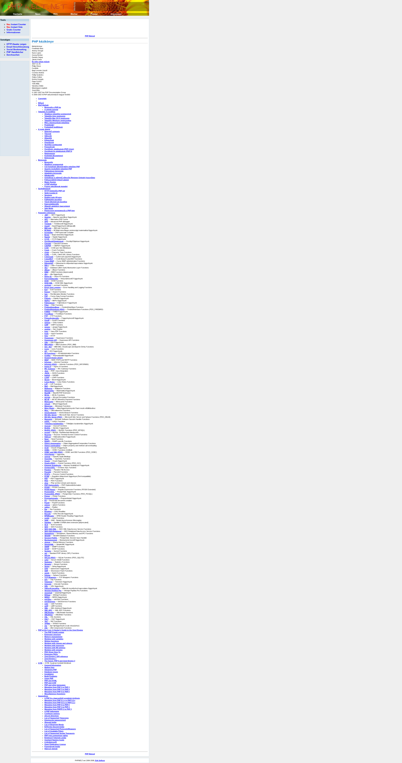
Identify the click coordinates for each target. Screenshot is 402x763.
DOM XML (48, 283)
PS (45, 500)
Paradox (47, 470)
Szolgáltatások (44, 189)
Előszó (41, 103)
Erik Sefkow (100, 760)
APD (46, 221)
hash (46, 334)
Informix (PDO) (50, 364)
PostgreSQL (49, 492)
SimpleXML (49, 544)
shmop (47, 542)
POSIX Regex (49, 489)
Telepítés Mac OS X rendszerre (56, 118)
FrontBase (48, 314)
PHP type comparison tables (56, 735)
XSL (46, 617)
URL (46, 586)
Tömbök (47, 224)
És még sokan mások (40, 62)
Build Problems (50, 676)
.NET (46, 215)
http (46, 336)
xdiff (46, 606)
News (37, 14)
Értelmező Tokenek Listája (55, 738)
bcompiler (48, 232)
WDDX (47, 597)
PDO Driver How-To (52, 652)
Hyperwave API (50, 340)
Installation (49, 674)
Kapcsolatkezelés (51, 204)
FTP (46, 316)
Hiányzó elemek (50, 749)
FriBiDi (47, 312)
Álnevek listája (50, 722)
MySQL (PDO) (50, 430)
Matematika (49, 391)
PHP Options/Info (51, 485)
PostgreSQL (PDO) (52, 494)
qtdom (47, 505)
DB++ (46, 265)
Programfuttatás (51, 498)
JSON (46, 373)
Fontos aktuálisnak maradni (56, 186)
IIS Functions (49, 353)
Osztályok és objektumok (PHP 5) (58, 151)
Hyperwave (49, 338)
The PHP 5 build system (54, 632)
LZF (46, 384)
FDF (46, 296)
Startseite (17, 14)
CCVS (46, 239)
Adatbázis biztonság (53, 173)
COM (46, 248)
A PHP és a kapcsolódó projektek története (62, 698)
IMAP (46, 360)
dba (46, 268)
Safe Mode (48, 208)
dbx (46, 274)
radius (47, 507)
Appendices (43, 696)
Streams (47, 564)
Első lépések (43, 105)
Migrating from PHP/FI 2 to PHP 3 (58, 709)
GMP (46, 325)
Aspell (47, 226)
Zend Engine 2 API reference (56, 656)
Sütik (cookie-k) (50, 193)
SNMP (46, 547)
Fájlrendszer (49, 303)
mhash (47, 404)
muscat (47, 426)
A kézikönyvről (50, 742)
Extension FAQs (51, 654)
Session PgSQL (50, 538)
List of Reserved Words (54, 725)
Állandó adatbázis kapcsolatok (57, 206)
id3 (45, 351)
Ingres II (47, 366)
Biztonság (42, 160)
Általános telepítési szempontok (57, 114)
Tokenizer (48, 582)
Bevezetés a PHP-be (52, 107)
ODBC (47, 450)
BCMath (47, 230)
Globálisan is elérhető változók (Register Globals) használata (69, 178)
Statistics (48, 562)
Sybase (47, 575)
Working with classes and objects (58, 643)
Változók (48, 136)
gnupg (47, 327)
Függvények (49, 147)
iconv (46, 349)
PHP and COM (50, 683)
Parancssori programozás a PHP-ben (59, 210)
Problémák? (49, 125)
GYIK (40, 663)
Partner (94, 14)
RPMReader (49, 516)
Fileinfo (47, 298)
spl (45, 553)
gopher (47, 329)
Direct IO (48, 276)
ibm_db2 (48, 347)
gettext (47, 323)
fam (46, 294)
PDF (46, 478)
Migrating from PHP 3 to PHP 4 (57, 689)
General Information (52, 665)
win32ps (47, 599)
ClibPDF (47, 246)
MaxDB (47, 393)
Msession (48, 419)
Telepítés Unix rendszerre (54, 116)
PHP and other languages (54, 685)
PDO (46, 481)
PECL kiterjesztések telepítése (56, 123)
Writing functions (51, 641)
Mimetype (48, 406)
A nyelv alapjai (44, 129)
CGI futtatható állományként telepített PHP (62, 167)
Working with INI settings (54, 648)
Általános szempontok (53, 164)
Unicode (47, 584)
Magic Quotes (50, 182)
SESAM (47, 536)
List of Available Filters (53, 731)
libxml (46, 380)
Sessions (48, 195)
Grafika (47, 355)
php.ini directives (51, 716)
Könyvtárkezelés (51, 279)
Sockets (47, 551)
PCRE (46, 476)
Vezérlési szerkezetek (53, 145)
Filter (46, 305)
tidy (46, 580)
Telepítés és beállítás (46, 112)
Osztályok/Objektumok (53, 241)
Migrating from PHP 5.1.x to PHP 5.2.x (59, 700)
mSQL (47, 421)
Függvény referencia (46, 213)
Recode (47, 514)
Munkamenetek (50, 540)
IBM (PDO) (48, 344)
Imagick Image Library (53, 358)
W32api (47, 595)
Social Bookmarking (16, 49)
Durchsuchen (13, 55)
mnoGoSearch (50, 413)
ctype (46, 252)
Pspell (46, 503)
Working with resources (54, 645)
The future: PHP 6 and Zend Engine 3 (59, 661)
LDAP (46, 377)
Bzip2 (46, 235)
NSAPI (47, 441)
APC (46, 219)
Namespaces (49, 153)
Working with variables (53, 639)
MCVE (46, 399)
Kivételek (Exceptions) (53, 156)
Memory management (53, 637)
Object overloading (52, 446)
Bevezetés (48, 162)
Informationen (13, 32)
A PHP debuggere (51, 711)
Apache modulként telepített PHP (58, 169)
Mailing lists (49, 667)
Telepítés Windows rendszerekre (57, 120)
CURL (46, 254)
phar (46, 483)
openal (47, 457)
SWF (46, 571)
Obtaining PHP (50, 670)
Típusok (47, 134)
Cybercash (48, 257)
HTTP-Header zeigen (16, 44)
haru (46, 331)
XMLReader (49, 612)
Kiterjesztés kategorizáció (55, 720)
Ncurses (47, 435)
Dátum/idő (48, 263)
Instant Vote (14, 27)
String (46, 566)
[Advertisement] (89, 27)
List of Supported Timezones (56, 718)
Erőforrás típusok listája (54, 727)
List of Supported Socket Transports (59, 733)
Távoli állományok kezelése (55, 202)
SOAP (46, 549)
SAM (46, 520)
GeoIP (46, 320)
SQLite (47, 555)
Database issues (51, 672)
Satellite (47, 522)
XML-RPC (48, 610)
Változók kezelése (51, 588)
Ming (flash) (49, 408)
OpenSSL (48, 459)
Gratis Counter (14, 30)
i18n (46, 342)
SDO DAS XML (50, 529)
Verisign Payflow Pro (52, 591)
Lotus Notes (49, 382)
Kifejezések (49, 140)
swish (46, 573)
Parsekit (47, 472)
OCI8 (46, 448)
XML (46, 608)
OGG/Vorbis (49, 454)
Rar (45, 509)
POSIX (47, 487)
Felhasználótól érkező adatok (56, 180)
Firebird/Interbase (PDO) (54, 309)
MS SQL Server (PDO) (53, 417)
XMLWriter (48, 615)
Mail (46, 386)
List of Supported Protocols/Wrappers (60, 729)
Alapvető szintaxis (52, 131)
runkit (46, 518)
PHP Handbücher (15, 52)
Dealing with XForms (53, 197)
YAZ (46, 621)
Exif (46, 290)
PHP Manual (90, 36)
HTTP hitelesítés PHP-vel (54, 191)
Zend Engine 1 (50, 659)
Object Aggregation (52, 443)
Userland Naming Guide (54, 740)
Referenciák (49, 158)
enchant (47, 285)
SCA (46, 525)
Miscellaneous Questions (54, 694)
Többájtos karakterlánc (53, 424)
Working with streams (53, 650)
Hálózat (47, 437)
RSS (55, 14)
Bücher (74, 14)
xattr (46, 604)
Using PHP (48, 678)
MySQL (47, 428)
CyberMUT (48, 259)
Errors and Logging (52, 287)
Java (46, 371)
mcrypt (47, 397)
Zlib (46, 628)
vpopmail (48, 593)
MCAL (46, 395)
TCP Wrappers (50, 577)
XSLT (46, 619)
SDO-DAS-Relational (52, 531)
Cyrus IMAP (49, 261)
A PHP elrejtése (50, 184)
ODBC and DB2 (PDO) (53, 452)
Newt (46, 439)
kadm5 (47, 375)
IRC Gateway (49, 369)
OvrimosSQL (49, 468)
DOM (46, 281)
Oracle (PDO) (49, 463)
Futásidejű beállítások (53, 127)
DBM (46, 272)
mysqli (47, 432)
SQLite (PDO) (50, 558)
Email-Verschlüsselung (18, 47)
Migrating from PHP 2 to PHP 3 (57, 687)
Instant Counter (16, 24)
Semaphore (49, 533)
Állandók (48, 138)
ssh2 (46, 560)
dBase (47, 270)
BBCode (47, 228)
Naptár (47, 237)
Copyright (42, 98)
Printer (47, 496)
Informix (47, 362)
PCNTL (47, 474)
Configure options (52, 714)
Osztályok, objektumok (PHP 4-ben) (59, 149)
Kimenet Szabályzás (52, 465)
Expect (47, 292)
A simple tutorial (51, 109)
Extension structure (52, 634)
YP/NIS (47, 623)
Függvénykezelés (51, 318)
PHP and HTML (50, 681)
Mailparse (48, 388)
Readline (48, 511)
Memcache (48, 402)
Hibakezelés (49, 175)
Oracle (47, 461)
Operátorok (49, 142)
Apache (47, 217)
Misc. (46, 410)
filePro (47, 301)
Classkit (47, 243)
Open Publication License (55, 744)
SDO (46, 527)
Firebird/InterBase (51, 307)
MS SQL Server (50, 415)
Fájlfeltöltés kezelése (53, 200)
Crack (46, 250)
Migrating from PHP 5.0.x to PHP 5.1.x (59, 703)
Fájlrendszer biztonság (53, 171)
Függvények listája (52, 746)
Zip (45, 626)
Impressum (116, 14)
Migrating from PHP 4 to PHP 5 (57, 692)
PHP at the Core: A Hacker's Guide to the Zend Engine (60, 630)
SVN (46, 569)
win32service (49, 601)
